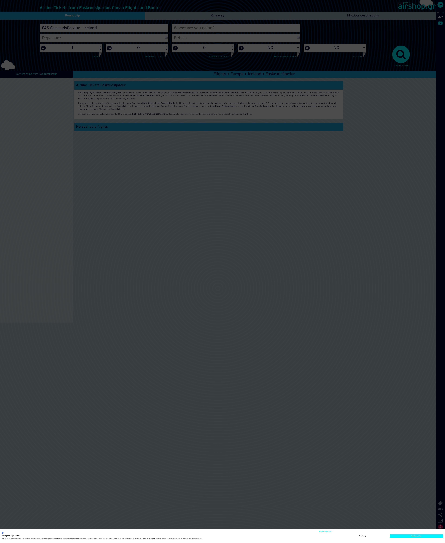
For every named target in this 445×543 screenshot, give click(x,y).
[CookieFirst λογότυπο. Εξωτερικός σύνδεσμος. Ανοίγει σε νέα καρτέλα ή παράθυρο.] (2, 533)
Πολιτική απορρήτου (325, 531)
